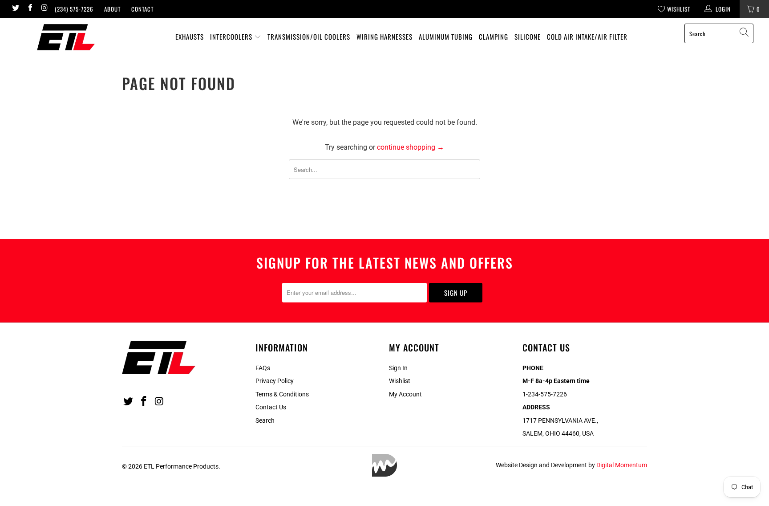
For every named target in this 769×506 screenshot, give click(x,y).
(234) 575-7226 (74, 8)
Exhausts (189, 36)
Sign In (398, 367)
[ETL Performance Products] (66, 37)
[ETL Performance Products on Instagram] (44, 8)
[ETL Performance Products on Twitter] (15, 8)
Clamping (493, 36)
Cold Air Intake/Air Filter (587, 36)
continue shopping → (410, 147)
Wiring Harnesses (384, 36)
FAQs (262, 367)
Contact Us (270, 407)
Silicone (527, 36)
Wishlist (399, 380)
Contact (142, 8)
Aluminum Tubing (446, 36)
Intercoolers (232, 36)
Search (265, 420)
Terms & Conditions (282, 394)
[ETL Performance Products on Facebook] (29, 8)
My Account (405, 394)
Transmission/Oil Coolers (308, 36)
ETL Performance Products (181, 466)
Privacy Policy (274, 380)
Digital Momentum (621, 465)
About (112, 8)
